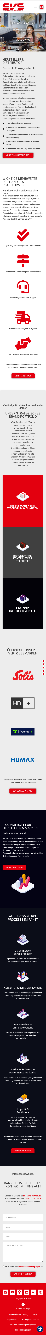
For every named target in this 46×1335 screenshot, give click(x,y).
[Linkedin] (26, 1292)
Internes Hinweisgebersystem (23, 1325)
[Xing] (33, 1292)
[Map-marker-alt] (19, 1292)
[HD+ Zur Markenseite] (23, 704)
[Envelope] (12, 1292)
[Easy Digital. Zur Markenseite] (23, 760)
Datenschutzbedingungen (29, 1267)
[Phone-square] (5, 1292)
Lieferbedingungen (23, 1330)
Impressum (11, 1319)
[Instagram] (40, 1292)
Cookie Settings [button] (23, 1309)
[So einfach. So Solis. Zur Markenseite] (23, 675)
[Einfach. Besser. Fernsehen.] (23, 732)
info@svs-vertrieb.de (32, 1196)
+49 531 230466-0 (32, 1199)
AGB (35, 1314)
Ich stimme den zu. (24, 1267)
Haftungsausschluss (30, 1319)
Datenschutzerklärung (18, 1314)
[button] (35, 7)
